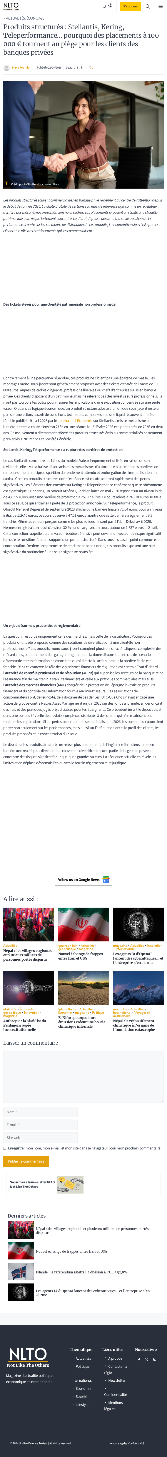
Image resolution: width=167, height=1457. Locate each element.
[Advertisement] (83, 269)
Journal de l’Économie (75, 420)
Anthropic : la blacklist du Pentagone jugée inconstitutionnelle (24, 1025)
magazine (86, 948)
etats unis (10, 1009)
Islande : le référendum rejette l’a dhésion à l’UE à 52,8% (82, 1272)
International (124, 948)
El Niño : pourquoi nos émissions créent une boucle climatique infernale (81, 1022)
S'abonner (130, 6)
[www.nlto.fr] (11, 6)
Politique (98, 1012)
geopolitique (67, 948)
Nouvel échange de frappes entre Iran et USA (80, 956)
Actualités (15, 18)
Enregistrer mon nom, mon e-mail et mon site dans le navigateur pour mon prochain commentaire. (84, 1148)
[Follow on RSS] (154, 1360)
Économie (35, 18)
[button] (147, 6)
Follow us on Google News (78, 879)
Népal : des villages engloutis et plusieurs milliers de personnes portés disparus (27, 955)
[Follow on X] (147, 1360)
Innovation (155, 945)
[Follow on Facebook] (139, 1360)
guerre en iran (68, 945)
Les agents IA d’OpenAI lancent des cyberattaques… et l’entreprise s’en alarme (138, 958)
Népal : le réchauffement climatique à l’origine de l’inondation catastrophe (134, 1025)
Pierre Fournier (21, 67)
